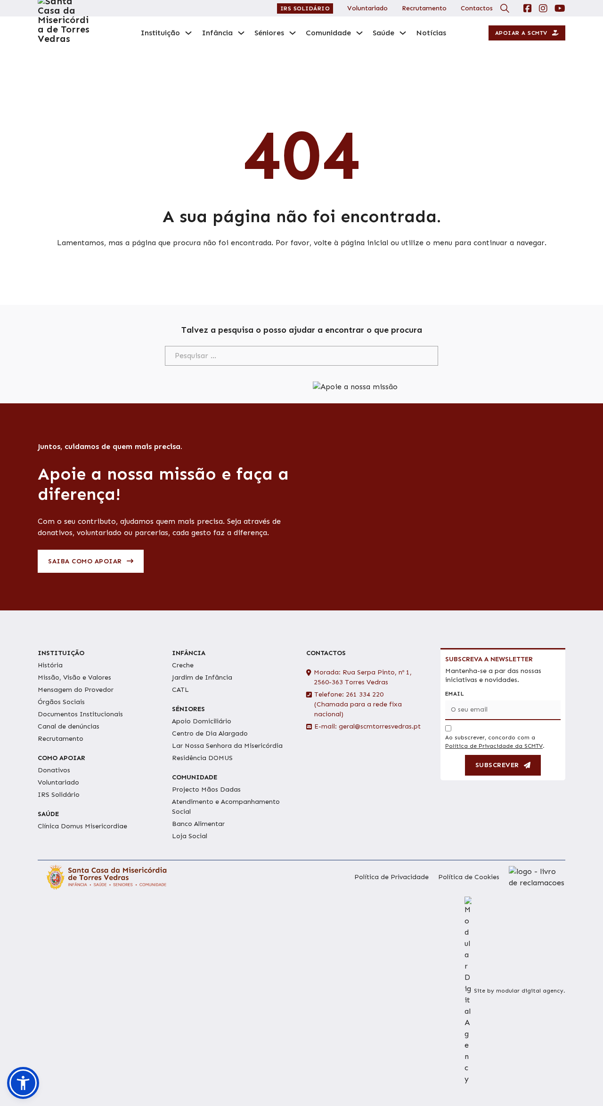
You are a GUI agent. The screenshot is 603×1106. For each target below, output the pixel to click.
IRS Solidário (305, 8)
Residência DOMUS (202, 758)
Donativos (54, 770)
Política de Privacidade (391, 877)
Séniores (269, 32)
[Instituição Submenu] (188, 32)
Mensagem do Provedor (76, 690)
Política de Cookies (468, 877)
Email (454, 693)
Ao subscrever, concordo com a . (495, 741)
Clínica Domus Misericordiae (82, 826)
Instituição (160, 32)
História (50, 665)
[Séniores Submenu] (292, 32)
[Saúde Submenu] (403, 32)
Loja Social (189, 836)
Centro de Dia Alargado (210, 733)
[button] (23, 1083)
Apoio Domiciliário (201, 721)
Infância (217, 32)
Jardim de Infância (202, 677)
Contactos (477, 8)
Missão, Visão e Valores (74, 677)
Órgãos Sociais (61, 702)
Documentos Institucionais (80, 714)
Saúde (383, 32)
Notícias (431, 32)
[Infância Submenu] (241, 32)
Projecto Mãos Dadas (206, 789)
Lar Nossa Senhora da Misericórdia (227, 746)
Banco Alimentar (198, 824)
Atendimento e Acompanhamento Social (226, 807)
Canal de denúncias (68, 726)
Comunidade (328, 32)
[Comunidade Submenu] (359, 32)
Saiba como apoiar (85, 561)
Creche (183, 665)
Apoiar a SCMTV (521, 33)
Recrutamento (424, 8)
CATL (180, 690)
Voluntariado (367, 8)
